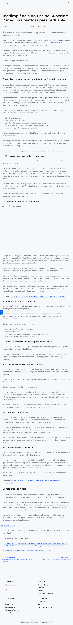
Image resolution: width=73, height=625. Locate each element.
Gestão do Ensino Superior (12, 550)
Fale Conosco (43, 602)
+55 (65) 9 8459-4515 (45, 607)
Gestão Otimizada (34, 550)
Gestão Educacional (11, 27)
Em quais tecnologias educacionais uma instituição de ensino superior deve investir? (35, 543)
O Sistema (41, 588)
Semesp (53, 43)
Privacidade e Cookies (46, 593)
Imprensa (41, 604)
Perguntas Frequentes (13, 613)
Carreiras (41, 590)
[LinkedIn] (1, 314)
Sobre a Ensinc (43, 585)
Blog (6, 602)
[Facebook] (1, 311)
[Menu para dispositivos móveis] (68, 3)
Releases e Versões (12, 610)
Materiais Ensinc (11, 607)
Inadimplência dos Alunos (45, 550)
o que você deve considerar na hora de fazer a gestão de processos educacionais (31, 481)
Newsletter (9, 604)
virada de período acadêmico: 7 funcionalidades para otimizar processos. (38, 296)
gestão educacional (24, 550)
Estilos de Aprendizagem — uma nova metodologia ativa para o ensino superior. (34, 546)
